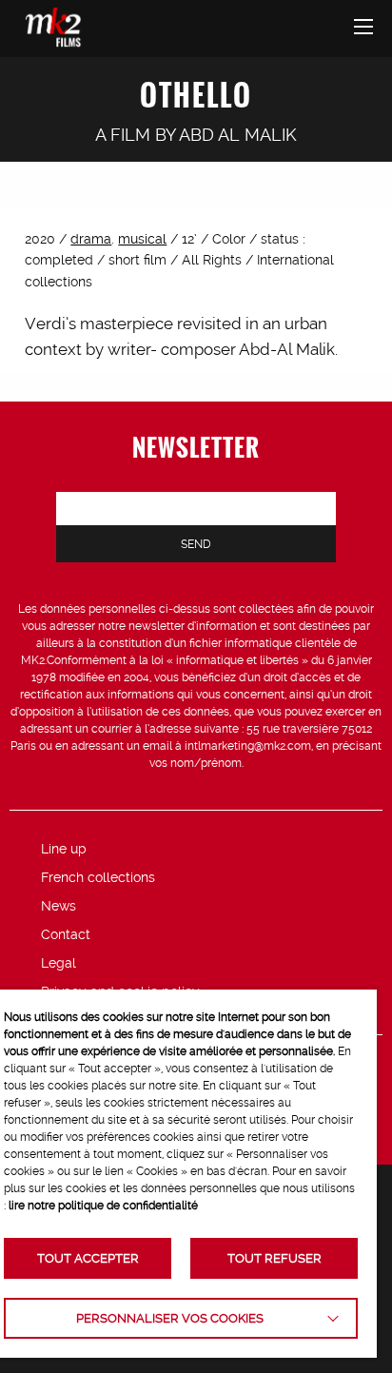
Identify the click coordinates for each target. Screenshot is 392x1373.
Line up (64, 848)
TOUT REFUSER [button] (274, 1258)
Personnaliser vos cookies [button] (170, 1318)
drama (90, 238)
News (58, 905)
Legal (58, 963)
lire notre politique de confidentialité (103, 1205)
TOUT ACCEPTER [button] (88, 1258)
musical (142, 238)
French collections (98, 877)
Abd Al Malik (238, 135)
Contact (65, 934)
